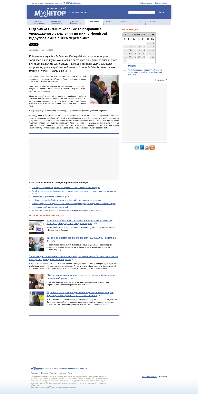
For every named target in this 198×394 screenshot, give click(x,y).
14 (144, 50)
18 (130, 54)
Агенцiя (50, 50)
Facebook (77, 3)
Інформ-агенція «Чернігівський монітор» (48, 9)
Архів (70, 373)
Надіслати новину (145, 3)
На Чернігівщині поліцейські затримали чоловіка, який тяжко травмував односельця (66, 200)
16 (153, 50)
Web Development (149, 377)
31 (126, 61)
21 (144, 54)
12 (135, 50)
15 (149, 50)
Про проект (35, 373)
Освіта (109, 21)
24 (126, 57)
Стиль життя (93, 21)
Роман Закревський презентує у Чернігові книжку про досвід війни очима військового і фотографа (145, 72)
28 (144, 57)
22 (149, 54)
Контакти (62, 373)
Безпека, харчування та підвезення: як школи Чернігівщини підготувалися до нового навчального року (74, 204)
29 (149, 57)
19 (135, 54)
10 (126, 50)
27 (139, 57)
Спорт (138, 21)
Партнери (53, 373)
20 (139, 54)
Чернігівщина (38, 22)
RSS (67, 3)
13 (139, 50)
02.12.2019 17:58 (36, 50)
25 (130, 57)
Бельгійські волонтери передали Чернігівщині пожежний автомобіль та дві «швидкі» (66, 210)
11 (130, 50)
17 (126, 54)
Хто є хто (152, 21)
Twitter (71, 3)
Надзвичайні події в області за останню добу (50, 197)
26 (135, 57)
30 (153, 57)
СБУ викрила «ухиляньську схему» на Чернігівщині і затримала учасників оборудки (66, 188)
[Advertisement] (74, 159)
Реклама (44, 373)
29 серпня (132, 66)
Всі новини (159, 80)
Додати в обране (161, 3)
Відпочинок (123, 21)
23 (153, 54)
